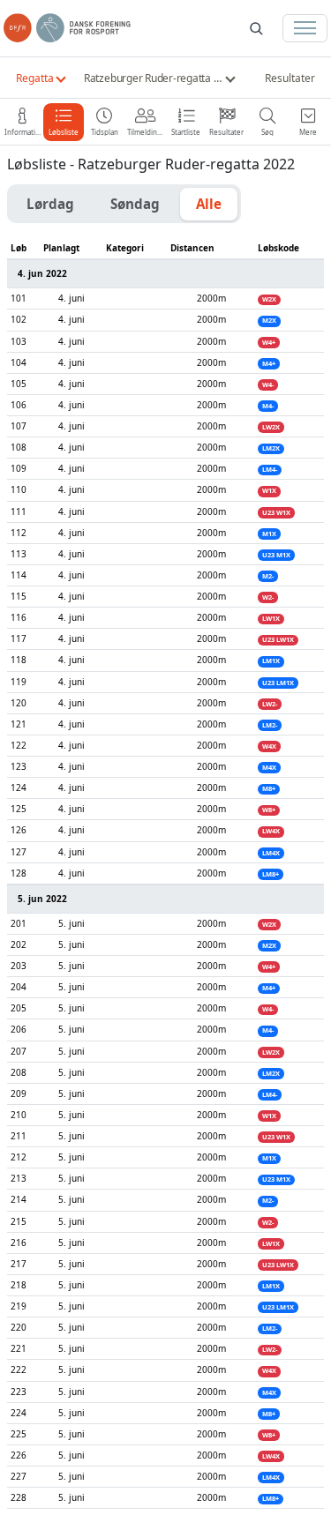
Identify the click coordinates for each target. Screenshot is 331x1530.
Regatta (35, 78)
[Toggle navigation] (304, 28)
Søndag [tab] (135, 204)
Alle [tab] (209, 204)
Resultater (290, 78)
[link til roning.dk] (67, 28)
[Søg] (256, 28)
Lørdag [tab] (50, 204)
